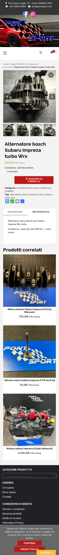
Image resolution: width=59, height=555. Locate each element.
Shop (12, 64)
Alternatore (15, 194)
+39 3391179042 (17, 6)
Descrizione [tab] (15, 212)
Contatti (6, 496)
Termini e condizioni (13, 509)
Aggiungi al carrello (35, 180)
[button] (52, 97)
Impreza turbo (37, 194)
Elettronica (45, 188)
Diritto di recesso (11, 518)
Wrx (13, 197)
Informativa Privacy (13, 522)
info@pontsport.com (42, 6)
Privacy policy (29, 549)
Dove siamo (9, 492)
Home (5, 64)
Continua (29, 543)
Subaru (48, 194)
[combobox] (29, 475)
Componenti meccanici (28, 188)
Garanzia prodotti (12, 513)
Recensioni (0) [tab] (40, 212)
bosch (25, 194)
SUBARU (21, 64)
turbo (7, 197)
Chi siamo (8, 487)
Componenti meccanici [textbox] (28, 476)
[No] (55, 539)
